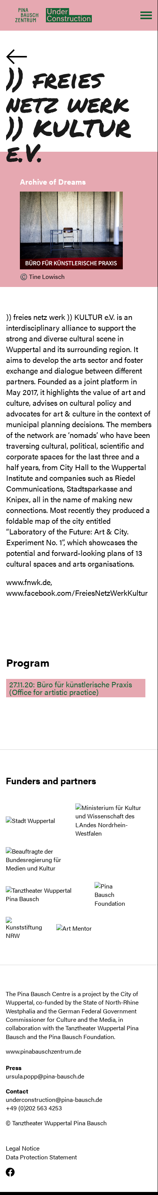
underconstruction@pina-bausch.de (54, 1099)
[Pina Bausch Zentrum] (26, 15)
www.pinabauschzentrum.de (43, 1051)
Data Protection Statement (41, 1157)
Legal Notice (22, 1148)
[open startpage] (65, 15)
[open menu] (146, 15)
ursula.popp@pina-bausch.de (45, 1076)
